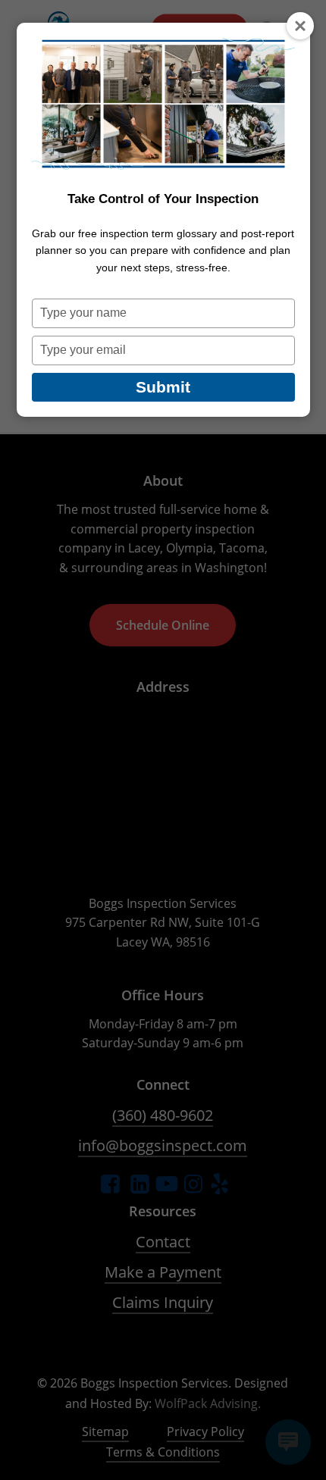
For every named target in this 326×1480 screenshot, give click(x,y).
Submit (163, 387)
